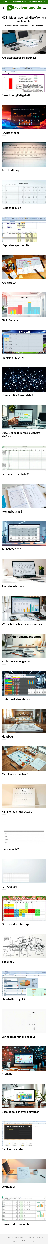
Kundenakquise (11, 207)
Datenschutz (20, 1237)
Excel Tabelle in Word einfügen (20, 1111)
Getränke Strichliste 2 (15, 474)
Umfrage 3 (8, 1186)
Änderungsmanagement (17, 661)
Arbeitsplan (9, 282)
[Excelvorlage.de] (24, 8)
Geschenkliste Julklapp (16, 924)
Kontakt (31, 1237)
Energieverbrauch (13, 586)
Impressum (9, 1237)
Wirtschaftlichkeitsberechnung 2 (22, 624)
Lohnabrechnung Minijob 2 (18, 1036)
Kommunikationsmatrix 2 (17, 395)
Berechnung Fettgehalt (16, 95)
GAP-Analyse (10, 320)
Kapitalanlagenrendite (16, 245)
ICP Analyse (9, 886)
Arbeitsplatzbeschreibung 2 (19, 57)
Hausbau (7, 736)
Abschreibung (10, 170)
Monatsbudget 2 (12, 511)
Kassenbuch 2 (10, 849)
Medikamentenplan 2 (15, 774)
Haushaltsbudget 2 (13, 999)
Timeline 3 (8, 961)
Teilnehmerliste (11, 549)
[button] (3, 7)
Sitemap (40, 1237)
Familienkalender (12, 1149)
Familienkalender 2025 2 (17, 811)
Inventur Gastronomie (15, 1224)
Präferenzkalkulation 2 (16, 699)
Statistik (7, 1074)
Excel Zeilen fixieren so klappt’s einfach (21, 434)
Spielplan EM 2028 (13, 358)
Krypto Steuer (10, 132)
